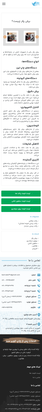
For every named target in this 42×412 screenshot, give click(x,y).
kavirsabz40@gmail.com (11, 275)
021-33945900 (13, 404)
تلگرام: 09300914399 (32, 400)
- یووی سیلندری (33, 241)
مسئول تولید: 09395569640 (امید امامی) (24, 396)
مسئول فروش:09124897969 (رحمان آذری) (25, 392)
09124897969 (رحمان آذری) (12, 296)
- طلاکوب (35, 246)
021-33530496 (8, 285)
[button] (5, 36)
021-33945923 (26, 404)
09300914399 (7, 307)
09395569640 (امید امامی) (12, 302)
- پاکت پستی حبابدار (31, 226)
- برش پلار (35, 238)
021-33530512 (7, 291)
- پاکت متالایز (34, 221)
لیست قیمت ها (34, 373)
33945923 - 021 (8, 280)
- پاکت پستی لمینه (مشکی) (28, 223)
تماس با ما (36, 377)
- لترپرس (35, 248)
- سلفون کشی (33, 243)
